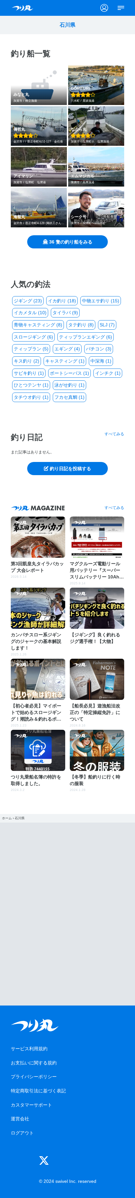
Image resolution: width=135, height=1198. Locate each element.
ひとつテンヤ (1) (31, 385)
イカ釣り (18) (62, 300)
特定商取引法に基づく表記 (38, 1090)
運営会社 (20, 1118)
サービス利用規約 (29, 1048)
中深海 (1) (100, 361)
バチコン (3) (98, 348)
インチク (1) (108, 373)
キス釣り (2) (26, 361)
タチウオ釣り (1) (31, 397)
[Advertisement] (67, 914)
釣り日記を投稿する (69, 468)
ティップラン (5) (31, 348)
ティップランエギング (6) (85, 337)
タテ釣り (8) (81, 324)
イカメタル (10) (30, 312)
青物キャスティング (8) (38, 324)
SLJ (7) (107, 324)
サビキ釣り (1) (29, 373)
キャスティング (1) (65, 361)
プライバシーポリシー (34, 1076)
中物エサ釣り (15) (100, 300)
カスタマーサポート (31, 1105)
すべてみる (114, 434)
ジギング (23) (28, 300)
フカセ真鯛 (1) (69, 397)
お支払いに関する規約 (34, 1062)
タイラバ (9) (65, 312)
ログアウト (22, 1132)
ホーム (7, 818)
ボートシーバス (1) (69, 373)
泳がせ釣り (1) (69, 385)
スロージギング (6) (33, 337)
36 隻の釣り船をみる (70, 241)
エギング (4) (67, 348)
